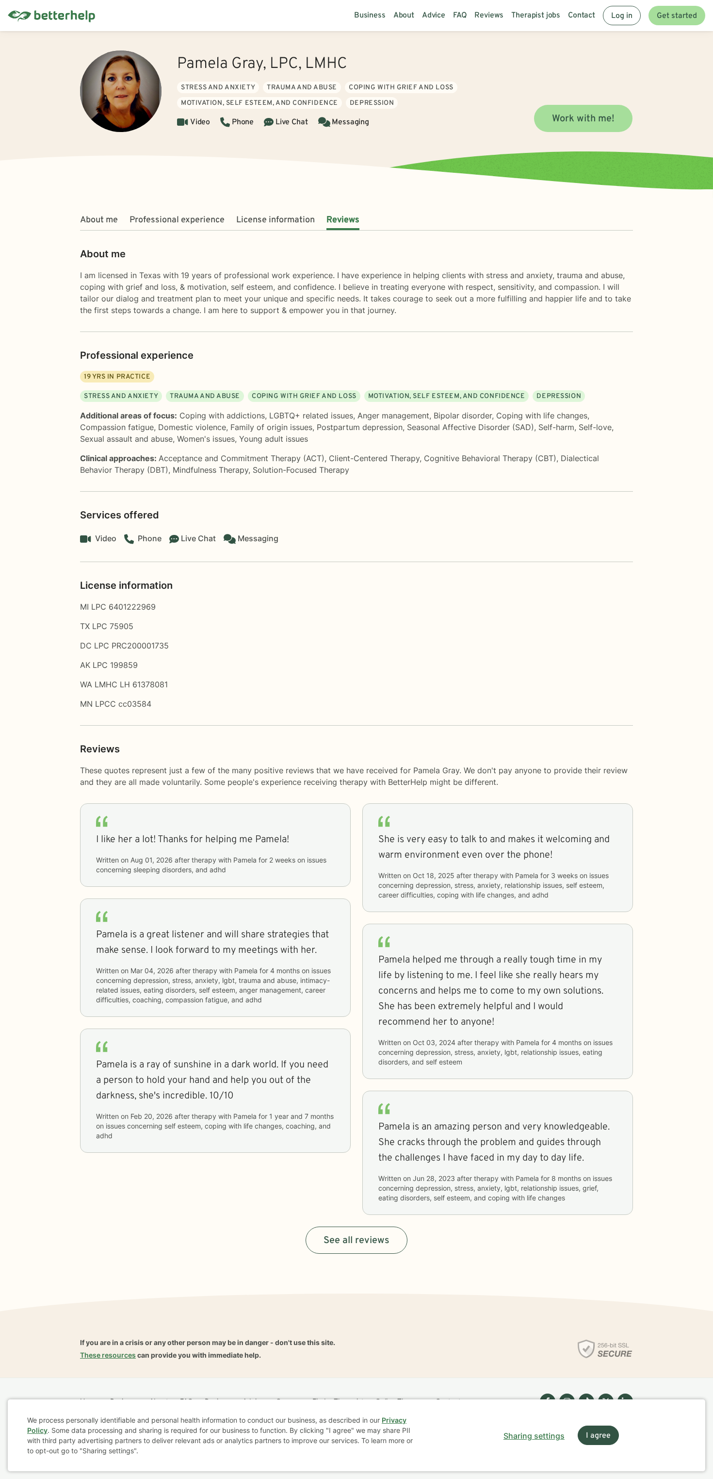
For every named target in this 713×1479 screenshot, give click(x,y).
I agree (598, 1436)
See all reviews (356, 1240)
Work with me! (583, 119)
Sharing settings (534, 1436)
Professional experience (177, 220)
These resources (108, 1355)
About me (99, 220)
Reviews (342, 220)
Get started (677, 16)
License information (275, 220)
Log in (621, 16)
